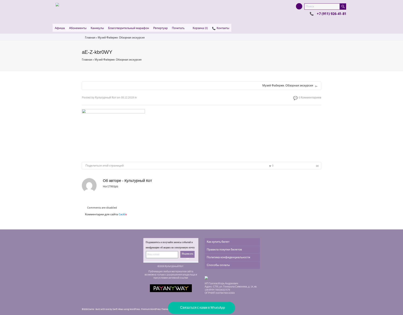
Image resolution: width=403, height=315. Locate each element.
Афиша (60, 28)
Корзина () (200, 28)
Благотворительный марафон (128, 28)
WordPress (135, 309)
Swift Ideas (118, 309)
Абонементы (77, 28)
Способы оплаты (218, 265)
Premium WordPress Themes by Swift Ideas (162, 309)
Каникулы (97, 28)
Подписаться (187, 255)
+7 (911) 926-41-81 (331, 13)
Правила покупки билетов (224, 249)
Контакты (223, 28)
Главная (90, 37)
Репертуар (160, 28)
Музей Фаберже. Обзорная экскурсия (121, 37)
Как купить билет (218, 242)
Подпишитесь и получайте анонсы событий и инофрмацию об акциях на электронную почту (170, 245)
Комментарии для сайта (106, 214)
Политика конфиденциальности (228, 257)
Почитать (178, 28)
